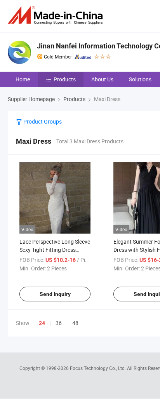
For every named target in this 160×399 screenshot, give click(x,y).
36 (59, 323)
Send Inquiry (55, 294)
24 (42, 323)
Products (65, 79)
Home (23, 79)
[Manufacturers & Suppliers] (57, 15)
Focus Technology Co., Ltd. (98, 368)
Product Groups (42, 121)
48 (75, 323)
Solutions (140, 79)
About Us (102, 79)
